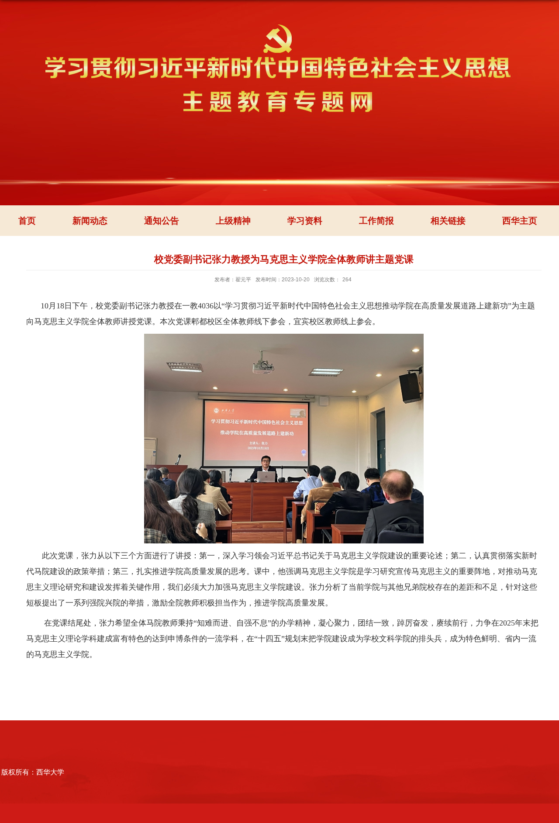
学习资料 (304, 220)
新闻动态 (89, 220)
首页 (27, 220)
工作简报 (376, 220)
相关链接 (448, 220)
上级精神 (233, 220)
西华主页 (519, 220)
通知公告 (161, 220)
